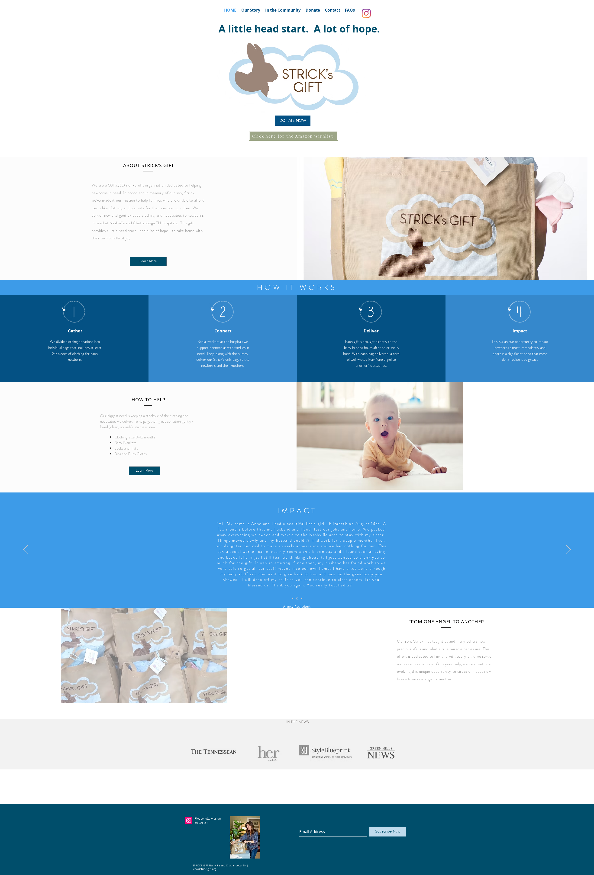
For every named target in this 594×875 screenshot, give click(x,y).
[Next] (568, 550)
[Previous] (25, 550)
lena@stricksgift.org (204, 869)
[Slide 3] (301, 598)
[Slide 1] (292, 598)
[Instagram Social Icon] (188, 820)
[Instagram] (366, 13)
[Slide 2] (296, 598)
